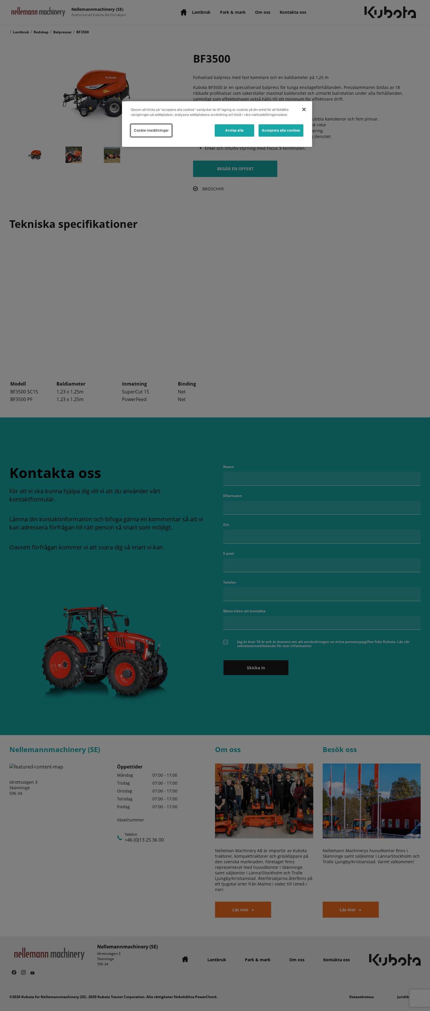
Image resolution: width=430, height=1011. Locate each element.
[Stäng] (303, 109)
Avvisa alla (234, 130)
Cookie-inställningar (151, 130)
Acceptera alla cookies (281, 130)
